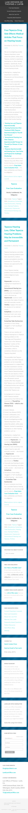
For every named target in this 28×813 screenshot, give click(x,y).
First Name (7, 742)
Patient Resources (9, 625)
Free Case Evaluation (14, 188)
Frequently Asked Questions (13, 622)
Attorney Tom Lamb (10, 619)
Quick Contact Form (10, 644)
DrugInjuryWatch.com (10, 768)
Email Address (8, 738)
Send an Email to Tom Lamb (13, 648)
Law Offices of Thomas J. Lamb (14, 3)
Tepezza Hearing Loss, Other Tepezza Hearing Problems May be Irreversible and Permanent (13, 234)
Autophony (11, 201)
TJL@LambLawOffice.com (11, 792)
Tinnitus (6, 213)
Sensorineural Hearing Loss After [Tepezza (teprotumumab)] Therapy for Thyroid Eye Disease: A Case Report (13, 142)
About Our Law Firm (10, 617)
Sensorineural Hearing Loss (12, 210)
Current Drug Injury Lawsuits (13, 611)
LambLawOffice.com (9, 772)
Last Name (7, 747)
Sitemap (6, 630)
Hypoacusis (16, 208)
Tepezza (14, 184)
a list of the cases (12, 593)
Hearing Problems (13, 206)
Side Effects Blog (9, 628)
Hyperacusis (8, 208)
